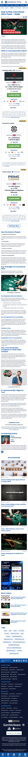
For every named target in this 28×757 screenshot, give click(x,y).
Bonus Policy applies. (15, 117)
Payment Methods (4, 693)
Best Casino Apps (4, 669)
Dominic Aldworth (6, 502)
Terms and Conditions (5, 712)
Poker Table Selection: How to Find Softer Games (18, 605)
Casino (7, 5)
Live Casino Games (18, 684)
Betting (22, 5)
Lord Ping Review (4, 703)
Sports (7, 7)
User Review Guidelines (13, 717)
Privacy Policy (18, 710)
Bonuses (17, 5)
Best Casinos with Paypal (6, 678)
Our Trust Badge (4, 717)
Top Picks (19, 650)
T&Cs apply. (7, 166)
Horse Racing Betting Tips (19, 642)
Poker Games (10, 686)
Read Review (13, 99)
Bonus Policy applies (15, 220)
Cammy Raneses (6, 17)
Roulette (8, 636)
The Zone (7, 633)
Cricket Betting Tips (14, 653)
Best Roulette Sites (21, 674)
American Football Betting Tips (14, 647)
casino (16, 426)
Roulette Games (18, 686)
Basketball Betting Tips (14, 645)
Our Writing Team (4, 710)
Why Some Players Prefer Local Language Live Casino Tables (19, 613)
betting (23, 426)
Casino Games (4, 684)
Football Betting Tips (17, 636)
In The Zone (18, 7)
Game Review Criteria (14, 715)
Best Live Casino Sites (5, 672)
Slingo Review (14, 698)
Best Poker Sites (13, 674)
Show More (13, 107)
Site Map (21, 717)
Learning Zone (9, 708)
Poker (22, 633)
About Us (15, 708)
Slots (12, 5)
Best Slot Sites (12, 669)
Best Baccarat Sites (5, 674)
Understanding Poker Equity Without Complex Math (18, 598)
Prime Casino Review (13, 703)
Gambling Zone (16, 429)
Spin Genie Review (14, 700)
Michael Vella (5, 477)
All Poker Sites (14, 226)
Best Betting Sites (20, 669)
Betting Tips (15, 678)
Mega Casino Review (5, 700)
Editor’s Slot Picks (15, 633)
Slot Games (10, 684)
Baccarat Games (12, 688)
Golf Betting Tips (7, 642)
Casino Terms (19, 693)
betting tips (7, 428)
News (2, 7)
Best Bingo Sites (14, 672)
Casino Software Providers (14, 696)
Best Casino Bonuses (13, 667)
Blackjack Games (4, 688)
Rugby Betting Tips (8, 639)
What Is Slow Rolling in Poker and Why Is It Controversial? (13, 505)
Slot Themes (12, 693)
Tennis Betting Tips (10, 650)
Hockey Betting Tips (19, 639)
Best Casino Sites (4, 667)
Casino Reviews (4, 696)
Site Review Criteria (4, 715)
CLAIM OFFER (14, 95)
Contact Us (11, 710)
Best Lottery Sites (13, 676)
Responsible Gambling (15, 712)
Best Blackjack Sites (5, 676)
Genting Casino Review (5, 698)
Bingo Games (3, 686)
